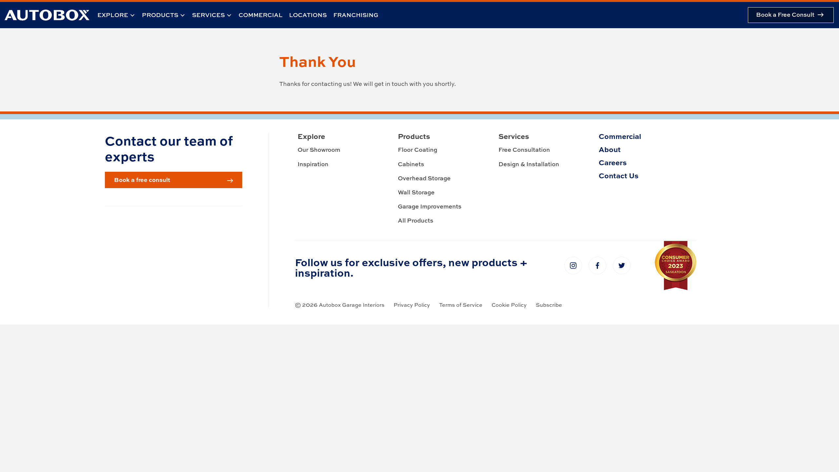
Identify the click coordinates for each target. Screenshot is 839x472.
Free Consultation (524, 150)
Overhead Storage (424, 178)
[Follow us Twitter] (622, 265)
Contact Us (618, 175)
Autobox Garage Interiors (351, 304)
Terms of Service (460, 304)
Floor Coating (417, 150)
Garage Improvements (429, 206)
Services (208, 15)
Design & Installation (528, 164)
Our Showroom (319, 150)
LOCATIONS (308, 15)
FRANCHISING (355, 15)
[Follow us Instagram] (573, 265)
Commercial (261, 15)
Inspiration (313, 164)
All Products (415, 220)
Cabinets (411, 164)
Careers (613, 162)
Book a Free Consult (785, 14)
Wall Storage (416, 192)
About (610, 149)
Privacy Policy (412, 304)
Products (160, 15)
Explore (112, 15)
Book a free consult (142, 179)
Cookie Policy (509, 304)
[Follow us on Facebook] (597, 265)
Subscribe (549, 304)
